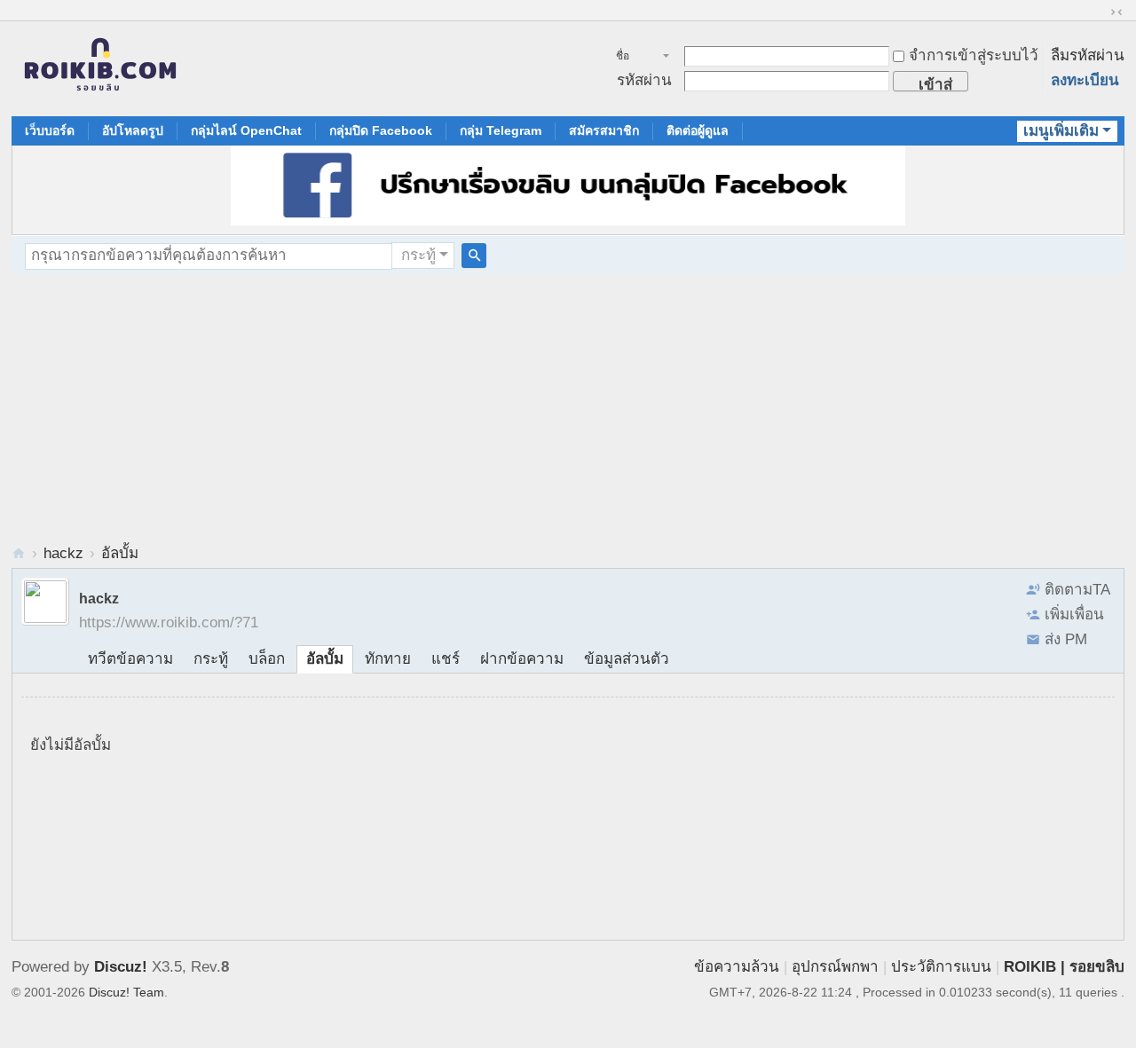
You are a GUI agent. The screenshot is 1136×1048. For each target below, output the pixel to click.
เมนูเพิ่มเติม (1061, 130)
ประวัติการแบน (941, 966)
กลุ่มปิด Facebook (380, 130)
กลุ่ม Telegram (500, 130)
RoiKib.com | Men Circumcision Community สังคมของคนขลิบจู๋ (19, 553)
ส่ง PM (1066, 639)
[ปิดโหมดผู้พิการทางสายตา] (1099, 12)
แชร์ (445, 658)
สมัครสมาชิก (604, 130)
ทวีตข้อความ (130, 658)
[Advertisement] (568, 407)
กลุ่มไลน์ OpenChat (246, 130)
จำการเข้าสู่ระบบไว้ (973, 55)
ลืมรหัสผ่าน (1087, 55)
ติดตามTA (1077, 589)
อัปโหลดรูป (132, 130)
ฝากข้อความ (522, 658)
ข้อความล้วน (736, 966)
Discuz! (120, 966)
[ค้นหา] (474, 255)
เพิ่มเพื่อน (1074, 614)
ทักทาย (388, 658)
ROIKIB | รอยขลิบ (1064, 966)
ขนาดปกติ (1116, 12)
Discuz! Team (126, 992)
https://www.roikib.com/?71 (168, 622)
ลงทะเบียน (1085, 80)
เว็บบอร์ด (50, 130)
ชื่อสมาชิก (632, 58)
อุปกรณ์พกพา (835, 966)
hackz (63, 553)
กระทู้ (418, 255)
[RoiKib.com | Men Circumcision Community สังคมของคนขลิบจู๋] (100, 68)
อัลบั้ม (119, 553)
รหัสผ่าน (644, 80)
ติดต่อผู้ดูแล (698, 130)
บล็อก (266, 658)
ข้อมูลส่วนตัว (626, 658)
